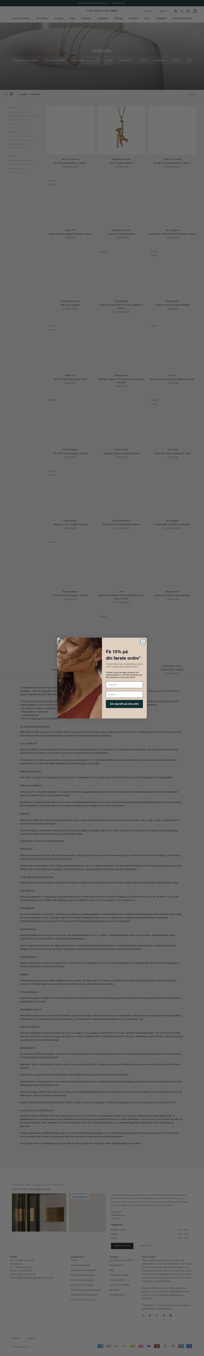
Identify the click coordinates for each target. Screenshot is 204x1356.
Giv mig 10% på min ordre (124, 704)
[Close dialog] (143, 641)
